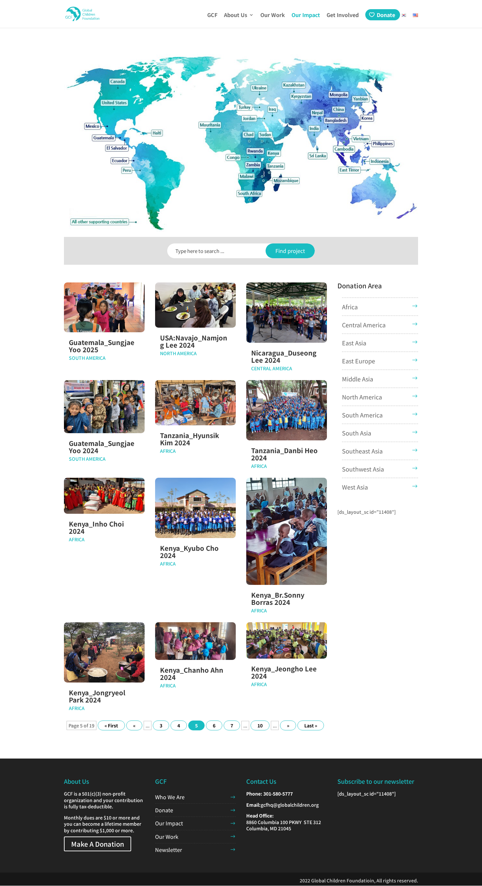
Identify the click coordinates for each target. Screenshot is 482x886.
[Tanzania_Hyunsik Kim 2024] (195, 402)
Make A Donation (97, 844)
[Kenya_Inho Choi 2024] (104, 496)
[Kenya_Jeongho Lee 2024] (286, 640)
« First (111, 725)
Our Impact (305, 15)
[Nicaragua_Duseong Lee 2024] (286, 312)
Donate (386, 15)
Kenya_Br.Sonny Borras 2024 (277, 598)
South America (87, 358)
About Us (235, 15)
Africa (168, 451)
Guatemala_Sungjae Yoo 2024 (101, 446)
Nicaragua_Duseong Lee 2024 (283, 356)
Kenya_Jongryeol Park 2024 (97, 696)
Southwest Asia (363, 469)
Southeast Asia (362, 451)
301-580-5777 (278, 793)
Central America (271, 368)
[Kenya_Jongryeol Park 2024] (104, 652)
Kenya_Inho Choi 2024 (96, 527)
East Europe (358, 360)
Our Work (272, 15)
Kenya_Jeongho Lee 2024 (284, 672)
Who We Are (170, 797)
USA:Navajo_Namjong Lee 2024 (193, 341)
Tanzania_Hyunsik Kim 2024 (189, 439)
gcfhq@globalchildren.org (290, 804)
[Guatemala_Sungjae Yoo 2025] (104, 307)
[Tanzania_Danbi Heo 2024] (286, 410)
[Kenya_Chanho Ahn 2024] (195, 641)
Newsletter (168, 850)
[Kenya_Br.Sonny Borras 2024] (286, 531)
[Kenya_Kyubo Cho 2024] (195, 508)
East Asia (354, 342)
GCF (212, 15)
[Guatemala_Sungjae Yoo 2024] (104, 406)
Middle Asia (357, 379)
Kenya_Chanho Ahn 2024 (191, 673)
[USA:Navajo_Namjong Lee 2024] (195, 305)
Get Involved (343, 15)
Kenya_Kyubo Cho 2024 (189, 551)
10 (260, 725)
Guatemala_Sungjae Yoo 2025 (101, 345)
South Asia (356, 433)
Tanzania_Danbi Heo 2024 (284, 454)
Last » (310, 725)
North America (178, 353)
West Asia (355, 487)
